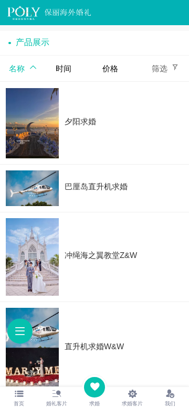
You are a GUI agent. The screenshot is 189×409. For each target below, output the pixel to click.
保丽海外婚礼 (67, 12)
